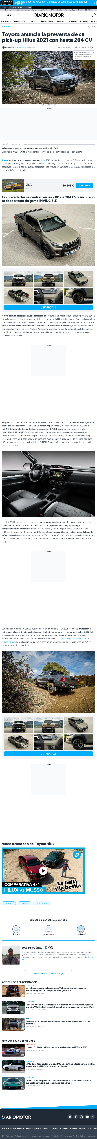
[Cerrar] (93, 52)
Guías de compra (46, 21)
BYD (52, 10)
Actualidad (6, 21)
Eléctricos (72, 21)
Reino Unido (10, 10)
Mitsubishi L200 (80, 638)
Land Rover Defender (40, 10)
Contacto (55, 1136)
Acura (27, 10)
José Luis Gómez (10, 47)
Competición (19, 21)
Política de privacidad (87, 1136)
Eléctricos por (14, 7)
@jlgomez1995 (21, 47)
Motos (94, 21)
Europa (20, 10)
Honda (59, 10)
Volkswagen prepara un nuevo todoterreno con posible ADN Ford (30, 148)
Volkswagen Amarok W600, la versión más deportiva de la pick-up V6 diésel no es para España (42, 152)
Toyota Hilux (42, 903)
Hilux (42, 160)
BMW (80, 10)
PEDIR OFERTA (84, 185)
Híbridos (84, 21)
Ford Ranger (65, 638)
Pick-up (9, 903)
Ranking (60, 21)
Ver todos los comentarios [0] (48, 973)
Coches (32, 21)
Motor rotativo (69, 10)
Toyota (5, 160)
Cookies (76, 1136)
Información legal (66, 1136)
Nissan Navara (8, 642)
